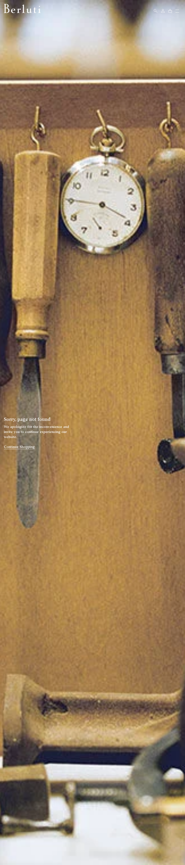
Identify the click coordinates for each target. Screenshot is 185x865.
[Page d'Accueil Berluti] (22, 8)
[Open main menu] (177, 11)
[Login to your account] (163, 11)
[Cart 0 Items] (170, 11)
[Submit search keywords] (156, 11)
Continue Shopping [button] (19, 446)
